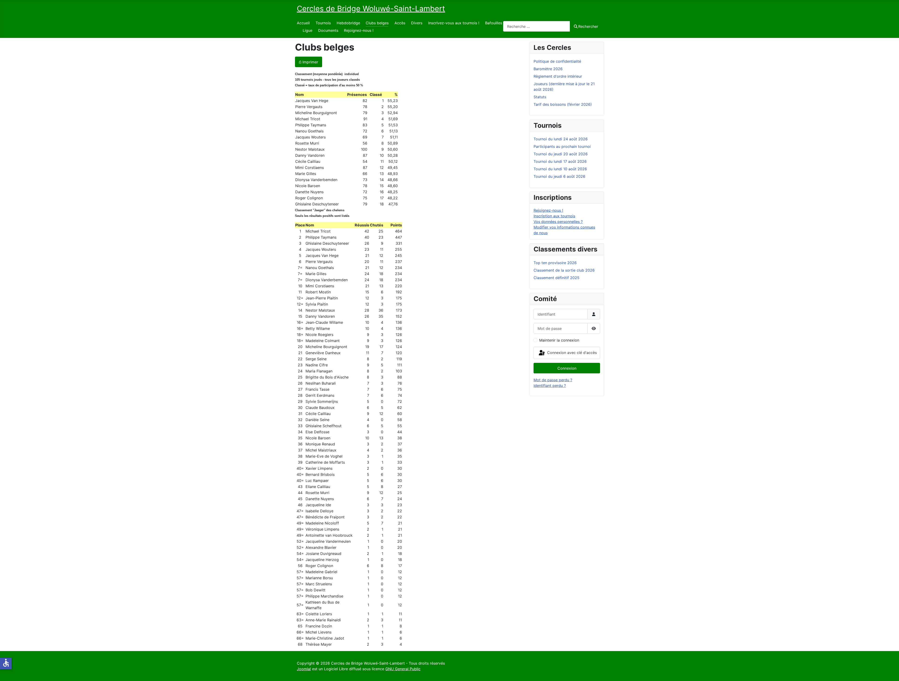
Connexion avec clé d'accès (571, 352)
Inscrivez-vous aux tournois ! (453, 23)
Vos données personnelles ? (558, 221)
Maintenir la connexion (559, 340)
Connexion (566, 368)
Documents (328, 30)
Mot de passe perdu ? (553, 380)
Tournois (323, 23)
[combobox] (536, 26)
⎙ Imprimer (308, 62)
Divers (416, 23)
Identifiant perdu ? (550, 385)
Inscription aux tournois (554, 216)
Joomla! (304, 668)
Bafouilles (493, 23)
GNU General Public (402, 668)
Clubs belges (377, 23)
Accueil (303, 23)
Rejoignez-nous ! (358, 30)
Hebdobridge (348, 23)
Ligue (307, 30)
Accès (399, 23)
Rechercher (588, 26)
